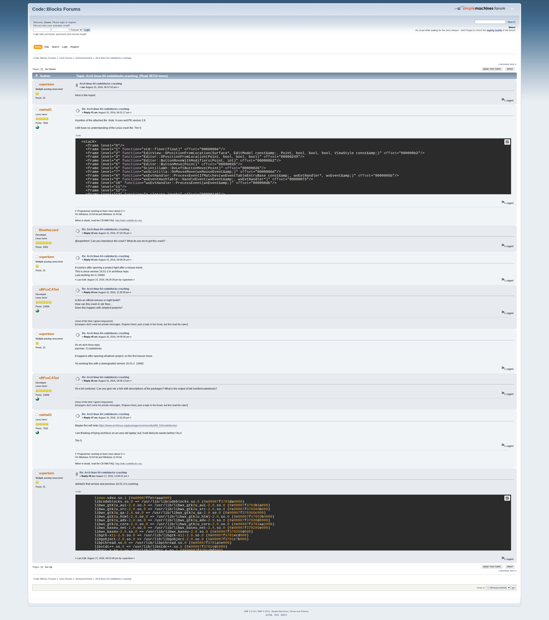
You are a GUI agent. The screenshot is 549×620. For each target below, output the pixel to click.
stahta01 (45, 109)
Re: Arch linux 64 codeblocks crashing (105, 109)
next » (513, 64)
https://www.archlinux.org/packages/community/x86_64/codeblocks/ (138, 425)
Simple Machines (279, 611)
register (72, 22)
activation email (61, 25)
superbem (46, 84)
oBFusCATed (49, 289)
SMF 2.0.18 (250, 611)
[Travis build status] (37, 311)
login (62, 22)
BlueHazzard (48, 230)
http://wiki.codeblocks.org (128, 220)
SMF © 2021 (264, 611)
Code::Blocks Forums (56, 9)
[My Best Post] (37, 128)
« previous (503, 64)
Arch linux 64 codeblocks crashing (101, 83)
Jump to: (481, 588)
